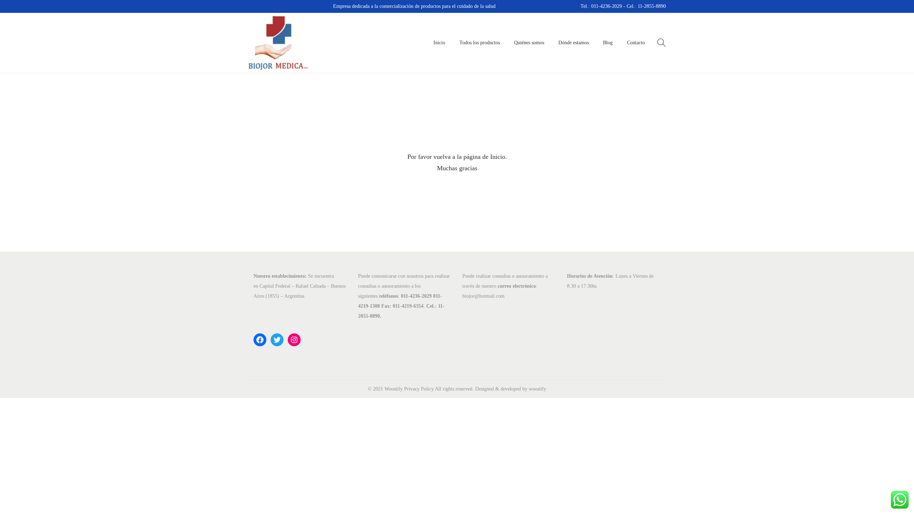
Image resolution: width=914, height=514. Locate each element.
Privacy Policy (419, 389)
